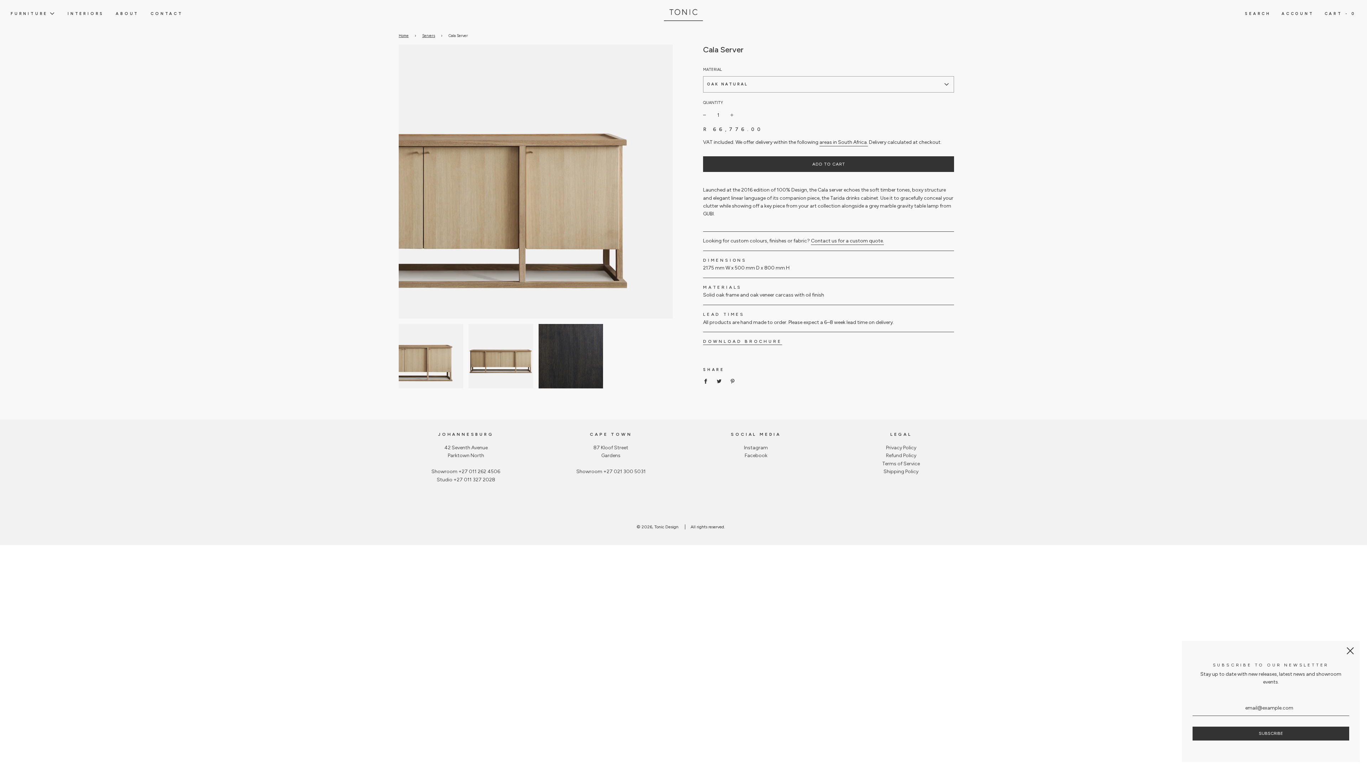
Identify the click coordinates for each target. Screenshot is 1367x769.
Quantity (713, 102)
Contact (167, 13)
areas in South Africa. (843, 142)
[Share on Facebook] (707, 381)
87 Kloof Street (610, 448)
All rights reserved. (708, 526)
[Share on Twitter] (719, 381)
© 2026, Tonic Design (658, 526)
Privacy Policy (901, 448)
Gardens (610, 455)
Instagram (756, 448)
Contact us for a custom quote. (847, 241)
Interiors (86, 13)
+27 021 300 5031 (624, 472)
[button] (828, 84)
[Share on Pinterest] (733, 381)
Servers (428, 35)
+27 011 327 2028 (474, 480)
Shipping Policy (901, 472)
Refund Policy (901, 455)
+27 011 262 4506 (479, 472)
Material (712, 69)
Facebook (756, 455)
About (127, 13)
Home (404, 35)
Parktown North (466, 455)
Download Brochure (742, 341)
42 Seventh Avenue (466, 448)
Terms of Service (901, 464)
